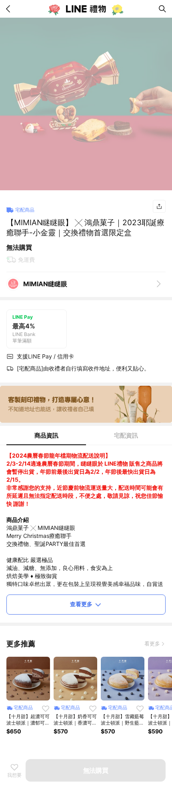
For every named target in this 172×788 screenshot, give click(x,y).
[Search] (162, 9)
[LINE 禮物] (86, 9)
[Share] (159, 206)
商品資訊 (46, 435)
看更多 (152, 643)
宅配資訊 (126, 435)
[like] (45, 708)
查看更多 (81, 604)
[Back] (10, 9)
